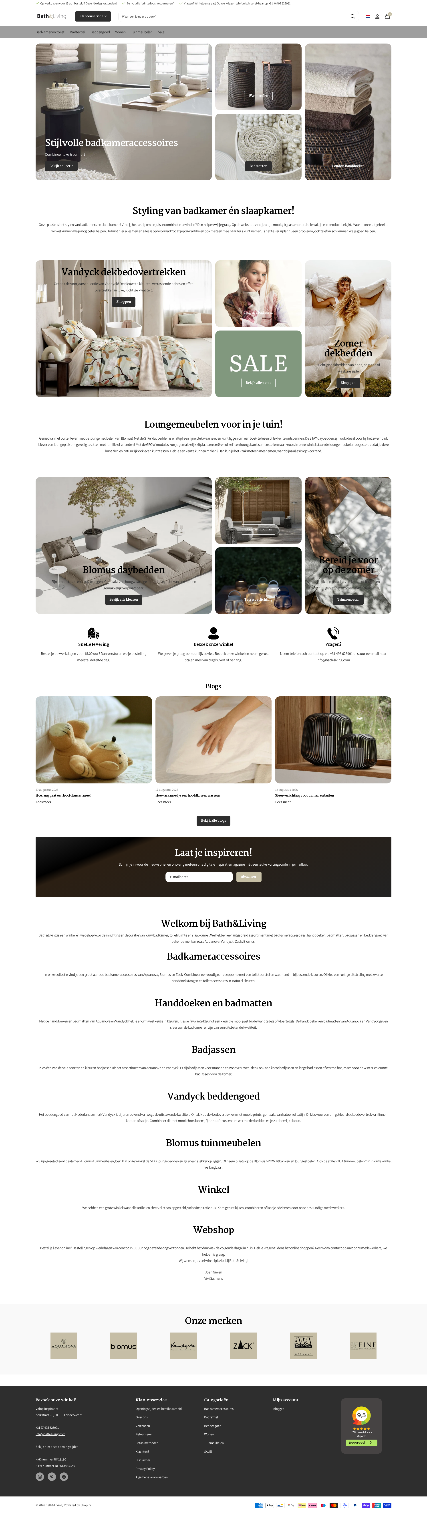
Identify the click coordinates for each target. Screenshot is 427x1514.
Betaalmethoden (147, 1443)
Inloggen (278, 1408)
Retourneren (144, 1434)
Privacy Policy (145, 1468)
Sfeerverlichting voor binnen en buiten (304, 795)
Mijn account (285, 1400)
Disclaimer (143, 1460)
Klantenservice (91, 16)
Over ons (142, 1417)
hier (47, 1446)
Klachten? (142, 1451)
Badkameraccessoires (219, 1408)
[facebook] (64, 1476)
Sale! (161, 32)
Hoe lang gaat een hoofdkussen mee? (63, 795)
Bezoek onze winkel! (56, 1400)
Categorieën (216, 1400)
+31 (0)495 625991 (47, 1427)
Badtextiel (77, 32)
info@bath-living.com (50, 1434)
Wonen (120, 32)
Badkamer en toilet (50, 32)
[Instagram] (40, 1476)
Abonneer (249, 876)
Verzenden (143, 1426)
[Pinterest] (52, 1476)
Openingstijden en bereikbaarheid (159, 1408)
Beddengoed (100, 32)
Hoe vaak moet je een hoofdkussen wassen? (187, 795)
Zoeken (353, 16)
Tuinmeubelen (142, 32)
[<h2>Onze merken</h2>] (64, 1346)
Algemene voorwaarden (152, 1477)
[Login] (377, 17)
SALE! (208, 1451)
